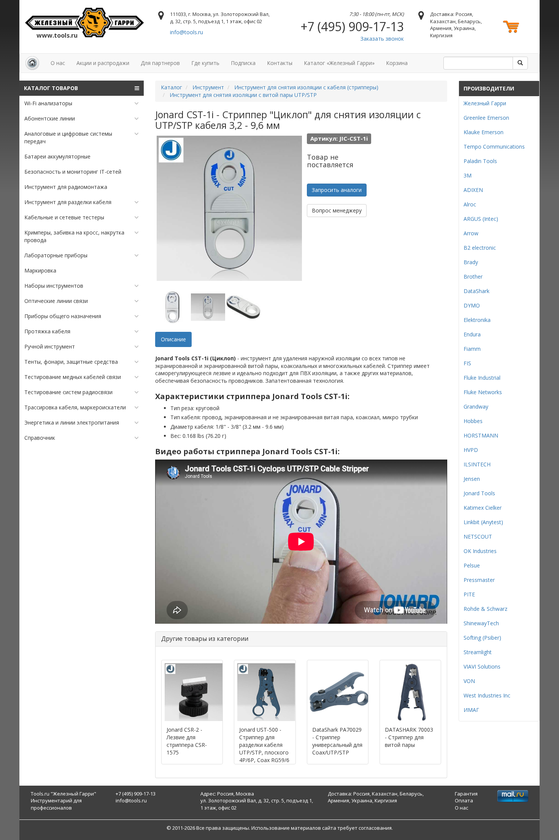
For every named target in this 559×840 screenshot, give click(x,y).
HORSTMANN (481, 435)
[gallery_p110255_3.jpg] (243, 307)
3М (468, 175)
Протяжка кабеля (47, 331)
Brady (471, 262)
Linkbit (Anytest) (483, 522)
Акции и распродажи (102, 63)
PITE (469, 594)
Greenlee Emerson (486, 117)
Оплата (464, 800)
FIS (467, 363)
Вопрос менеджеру (337, 210)
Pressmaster (479, 579)
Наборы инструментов (53, 285)
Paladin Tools (480, 161)
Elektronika (477, 319)
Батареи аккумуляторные (57, 156)
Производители (489, 88)
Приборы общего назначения (62, 316)
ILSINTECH (477, 464)
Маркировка (40, 270)
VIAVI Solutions (482, 666)
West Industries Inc (487, 695)
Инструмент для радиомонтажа (65, 186)
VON (469, 681)
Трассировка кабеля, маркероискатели (75, 407)
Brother (473, 276)
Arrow (471, 233)
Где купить (205, 63)
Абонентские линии (49, 118)
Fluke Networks (483, 392)
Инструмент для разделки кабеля (67, 202)
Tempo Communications (494, 146)
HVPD (471, 449)
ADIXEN (473, 189)
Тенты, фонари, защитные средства (71, 361)
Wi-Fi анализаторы (48, 103)
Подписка (243, 63)
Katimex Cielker (483, 507)
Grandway (476, 406)
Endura (472, 334)
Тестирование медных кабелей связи (72, 376)
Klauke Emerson (483, 132)
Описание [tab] (173, 339)
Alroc (470, 204)
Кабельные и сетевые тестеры (64, 217)
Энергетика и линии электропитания (71, 422)
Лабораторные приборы (55, 255)
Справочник (39, 437)
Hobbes (473, 421)
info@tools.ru (186, 32)
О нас (58, 63)
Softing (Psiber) (482, 637)
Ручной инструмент (49, 346)
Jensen (472, 478)
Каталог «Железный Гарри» (339, 63)
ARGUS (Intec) (481, 218)
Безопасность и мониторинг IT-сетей (72, 171)
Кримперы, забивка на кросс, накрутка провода (74, 236)
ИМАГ (471, 709)
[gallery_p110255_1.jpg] (172, 307)
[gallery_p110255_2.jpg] (208, 307)
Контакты (279, 63)
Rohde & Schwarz (485, 608)
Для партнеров (160, 63)
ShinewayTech (481, 623)
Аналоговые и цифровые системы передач (68, 137)
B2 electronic (480, 247)
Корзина (397, 63)
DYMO (472, 305)
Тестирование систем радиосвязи (68, 392)
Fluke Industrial (482, 377)
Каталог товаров (51, 88)
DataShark (476, 291)
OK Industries (480, 551)
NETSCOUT (478, 536)
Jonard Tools (479, 493)
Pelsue (472, 565)
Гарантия (466, 793)
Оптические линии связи (56, 300)
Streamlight (478, 652)
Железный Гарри (485, 103)
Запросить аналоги (337, 189)
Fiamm (472, 348)
